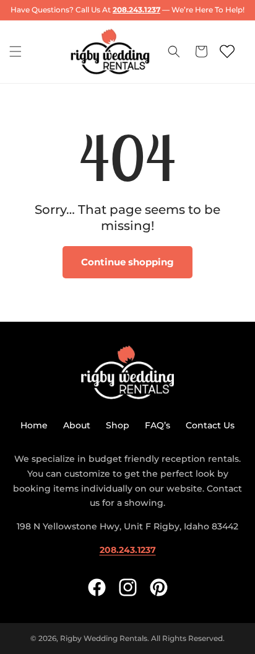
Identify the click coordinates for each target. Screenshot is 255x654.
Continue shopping (127, 262)
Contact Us (210, 425)
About (76, 425)
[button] (15, 51)
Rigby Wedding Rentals (103, 638)
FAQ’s (157, 425)
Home (34, 425)
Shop (117, 425)
